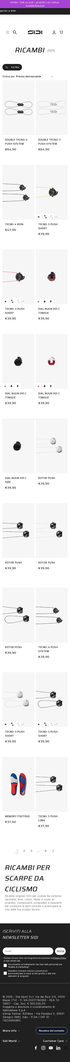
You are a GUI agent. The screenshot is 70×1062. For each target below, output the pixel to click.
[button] (7, 32)
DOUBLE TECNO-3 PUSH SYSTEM (16, 142)
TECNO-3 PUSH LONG (48, 818)
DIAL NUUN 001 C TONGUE (49, 311)
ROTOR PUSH (46, 478)
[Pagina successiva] (52, 850)
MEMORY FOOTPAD (17, 816)
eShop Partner (12, 1013)
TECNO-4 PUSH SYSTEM (48, 649)
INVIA (60, 951)
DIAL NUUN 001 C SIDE (16, 480)
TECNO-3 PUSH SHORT (48, 226)
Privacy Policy (59, 957)
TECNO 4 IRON (14, 224)
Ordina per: (8, 76)
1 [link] (17, 850)
